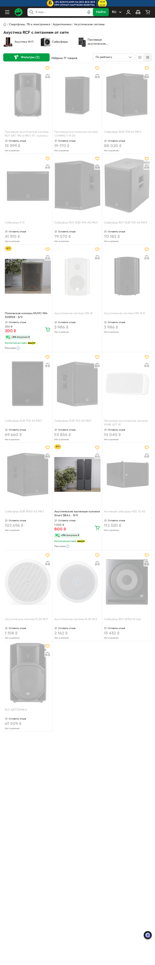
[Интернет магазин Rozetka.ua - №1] (19, 12)
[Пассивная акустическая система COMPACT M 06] (77, 95)
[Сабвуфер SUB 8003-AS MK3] (28, 474)
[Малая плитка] (148, 57)
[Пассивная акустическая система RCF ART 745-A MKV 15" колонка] (28, 95)
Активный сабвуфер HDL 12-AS (124, 511)
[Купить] (47, 329)
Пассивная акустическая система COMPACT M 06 (76, 134)
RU (114, 12)
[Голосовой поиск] (89, 12)
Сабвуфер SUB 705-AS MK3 (23, 421)
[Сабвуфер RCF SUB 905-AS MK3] (77, 185)
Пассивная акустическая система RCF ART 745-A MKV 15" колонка (26, 134)
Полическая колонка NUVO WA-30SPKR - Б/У (26, 315)
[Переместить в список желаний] (47, 68)
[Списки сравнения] (138, 12)
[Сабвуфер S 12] (28, 185)
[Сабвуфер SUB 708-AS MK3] (127, 95)
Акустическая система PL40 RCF (75, 619)
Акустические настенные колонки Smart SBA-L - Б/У (77, 513)
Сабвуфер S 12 (15, 222)
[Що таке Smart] (32, 343)
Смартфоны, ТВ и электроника (29, 24)
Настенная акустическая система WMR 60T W (126, 423)
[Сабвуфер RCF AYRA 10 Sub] (127, 582)
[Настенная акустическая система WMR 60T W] (127, 384)
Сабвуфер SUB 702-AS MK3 (72, 421)
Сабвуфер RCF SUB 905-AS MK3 (76, 222)
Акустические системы (89, 24)
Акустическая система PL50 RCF (26, 619)
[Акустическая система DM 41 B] (127, 276)
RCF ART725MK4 (16, 710)
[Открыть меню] (7, 12)
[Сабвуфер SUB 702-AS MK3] (77, 384)
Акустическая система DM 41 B (124, 313)
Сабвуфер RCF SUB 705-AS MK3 (125, 222)
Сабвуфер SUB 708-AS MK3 (122, 132)
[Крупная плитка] (140, 57)
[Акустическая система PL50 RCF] (28, 582)
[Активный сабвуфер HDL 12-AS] (127, 474)
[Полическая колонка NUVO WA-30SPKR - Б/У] (28, 276)
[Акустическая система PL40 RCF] (77, 582)
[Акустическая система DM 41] (77, 276)
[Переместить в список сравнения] (47, 76)
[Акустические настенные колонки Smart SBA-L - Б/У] (77, 474)
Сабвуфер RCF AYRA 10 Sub (122, 619)
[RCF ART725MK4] (28, 673)
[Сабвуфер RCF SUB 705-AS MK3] (127, 185)
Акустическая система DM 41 (73, 313)
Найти (101, 12)
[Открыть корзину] (148, 12)
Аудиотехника (62, 24)
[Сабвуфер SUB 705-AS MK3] (28, 384)
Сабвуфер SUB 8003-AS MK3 (24, 511)
